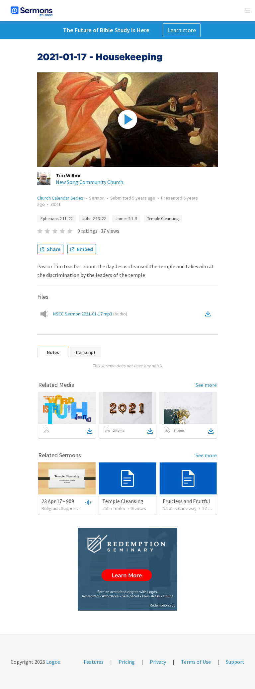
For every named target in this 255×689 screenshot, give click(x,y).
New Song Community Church (89, 182)
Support (235, 661)
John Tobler (114, 508)
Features (94, 661)
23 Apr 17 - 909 (58, 501)
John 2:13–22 (94, 218)
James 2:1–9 (126, 218)
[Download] (89, 431)
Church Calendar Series (60, 198)
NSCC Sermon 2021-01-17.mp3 (90, 314)
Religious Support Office (66, 508)
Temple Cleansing (163, 218)
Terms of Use (196, 661)
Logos (52, 661)
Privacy (158, 661)
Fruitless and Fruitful (186, 501)
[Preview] (87, 502)
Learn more (181, 30)
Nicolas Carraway (180, 508)
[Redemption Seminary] (127, 569)
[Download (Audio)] (209, 314)
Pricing (127, 661)
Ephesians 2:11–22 (56, 218)
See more (206, 385)
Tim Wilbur (68, 175)
